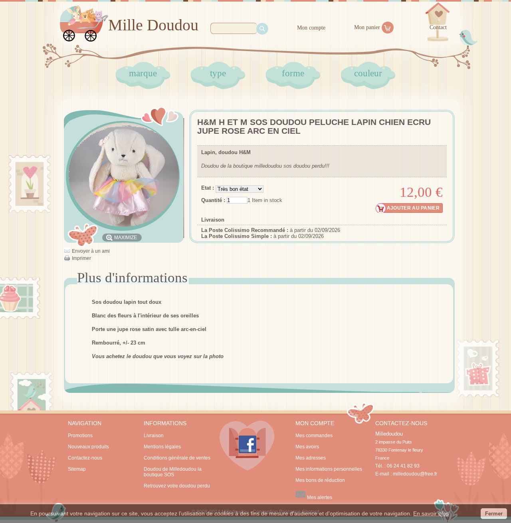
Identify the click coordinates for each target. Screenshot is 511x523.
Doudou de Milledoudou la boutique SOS (173, 471)
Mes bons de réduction (320, 480)
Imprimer (81, 258)
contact (438, 27)
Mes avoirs (307, 447)
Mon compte (311, 28)
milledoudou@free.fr (415, 474)
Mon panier (367, 27)
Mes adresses (310, 458)
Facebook (247, 445)
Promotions (80, 435)
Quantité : (213, 200)
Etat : (208, 188)
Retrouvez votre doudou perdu (177, 486)
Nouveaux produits (88, 447)
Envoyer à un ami (91, 251)
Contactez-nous (85, 458)
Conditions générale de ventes (177, 458)
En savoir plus (431, 513)
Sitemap (77, 469)
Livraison (212, 220)
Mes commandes (314, 435)
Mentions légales (162, 447)
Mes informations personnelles (328, 469)
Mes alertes (319, 497)
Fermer (494, 514)
